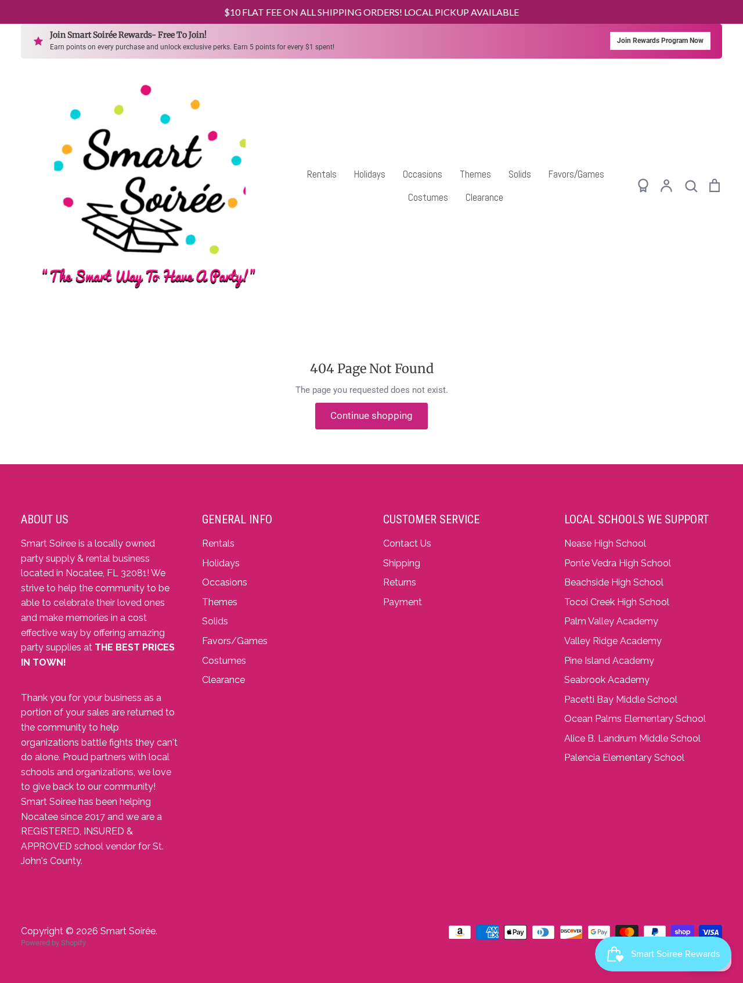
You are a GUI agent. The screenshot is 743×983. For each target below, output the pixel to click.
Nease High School (605, 543)
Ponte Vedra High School (617, 563)
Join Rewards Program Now (660, 41)
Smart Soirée (128, 931)
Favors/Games (576, 174)
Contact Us (407, 543)
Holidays (369, 174)
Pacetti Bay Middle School (620, 699)
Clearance (484, 197)
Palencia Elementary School (624, 757)
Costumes (428, 197)
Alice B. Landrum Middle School (632, 738)
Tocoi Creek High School (616, 602)
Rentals (322, 174)
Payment (402, 602)
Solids (519, 174)
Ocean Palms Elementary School (635, 718)
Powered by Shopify (53, 942)
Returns (399, 582)
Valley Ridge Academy (613, 640)
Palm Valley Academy (611, 621)
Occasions (422, 174)
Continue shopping (371, 415)
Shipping (401, 563)
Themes (475, 174)
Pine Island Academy (609, 660)
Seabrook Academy (607, 679)
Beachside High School (613, 582)
